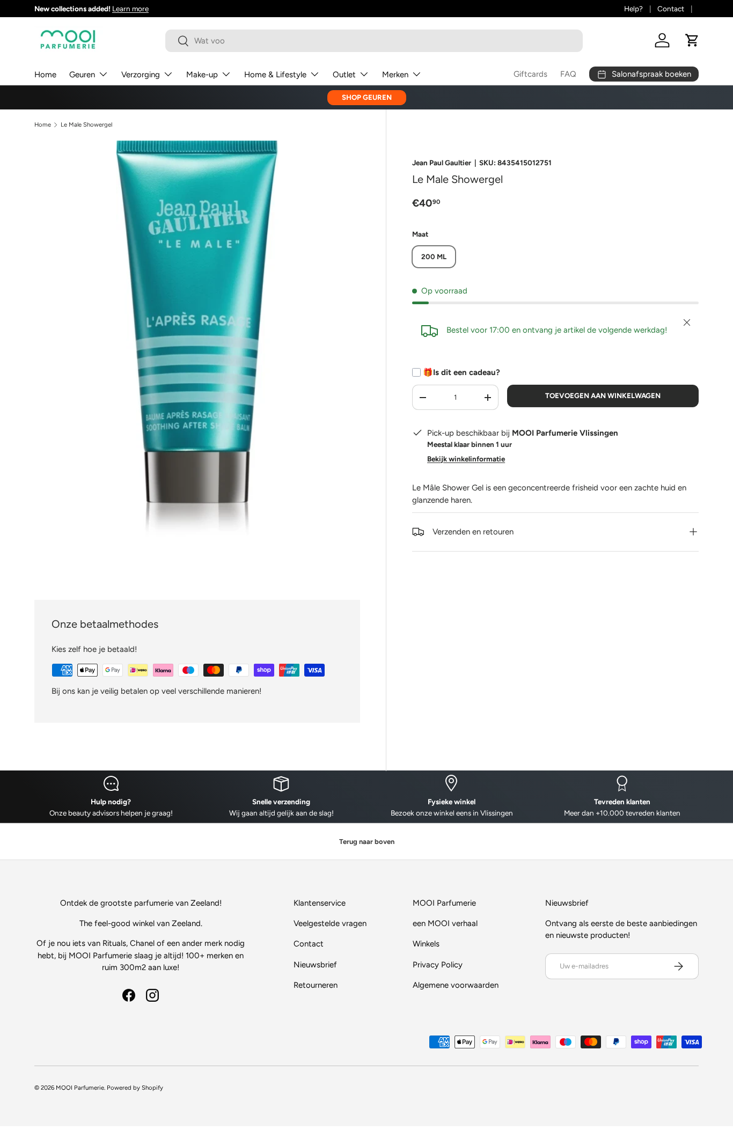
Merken (395, 74)
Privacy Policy (438, 965)
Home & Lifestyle (275, 74)
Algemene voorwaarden (456, 985)
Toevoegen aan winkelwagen (603, 395)
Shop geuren (367, 97)
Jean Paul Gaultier (441, 162)
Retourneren (316, 985)
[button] (692, 40)
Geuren (82, 74)
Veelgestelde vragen (330, 923)
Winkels (426, 944)
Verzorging (140, 74)
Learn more (130, 8)
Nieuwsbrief (315, 965)
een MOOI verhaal (445, 923)
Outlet (344, 74)
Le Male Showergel (86, 125)
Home (45, 74)
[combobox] (374, 41)
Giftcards (530, 74)
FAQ (568, 74)
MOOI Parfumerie (80, 1087)
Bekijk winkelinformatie (466, 458)
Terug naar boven (366, 842)
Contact (670, 8)
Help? (633, 8)
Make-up (202, 74)
